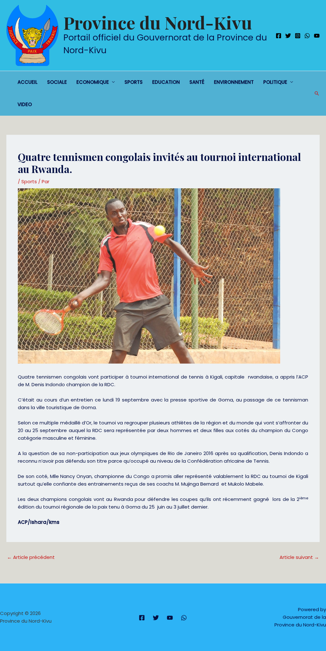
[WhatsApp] (307, 36)
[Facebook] (278, 36)
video (25, 104)
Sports (133, 82)
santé (196, 82)
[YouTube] (317, 36)
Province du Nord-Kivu (157, 22)
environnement (234, 82)
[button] (317, 93)
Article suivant (299, 557)
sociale (57, 82)
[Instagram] (298, 36)
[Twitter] (288, 36)
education (166, 82)
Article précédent (31, 557)
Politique (275, 82)
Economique (92, 82)
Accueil (28, 82)
